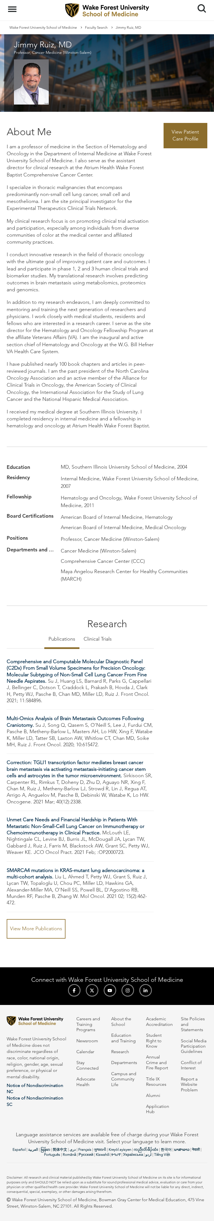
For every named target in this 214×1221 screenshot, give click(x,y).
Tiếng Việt (162, 1154)
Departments (124, 1062)
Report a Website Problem (189, 1084)
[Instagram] (127, 990)
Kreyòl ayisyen (120, 1149)
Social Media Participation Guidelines (193, 1046)
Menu (13, 6)
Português (52, 1154)
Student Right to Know (154, 1041)
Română (69, 1154)
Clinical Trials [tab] (98, 639)
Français (84, 1149)
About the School (121, 1021)
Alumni (153, 1095)
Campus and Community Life (123, 1079)
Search (199, 3)
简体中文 (60, 1149)
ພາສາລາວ (181, 1149)
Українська (133, 1154)
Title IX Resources (156, 1081)
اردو (148, 1154)
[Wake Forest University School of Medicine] (37, 1022)
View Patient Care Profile (185, 135)
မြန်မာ (45, 1149)
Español (19, 1149)
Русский (86, 1154)
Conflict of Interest (191, 1065)
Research (120, 1051)
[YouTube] (110, 990)
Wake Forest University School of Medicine (43, 27)
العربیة (33, 1149)
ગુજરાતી (100, 1149)
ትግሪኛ (116, 1154)
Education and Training (123, 1038)
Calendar (85, 1051)
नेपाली (196, 1149)
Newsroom (87, 1040)
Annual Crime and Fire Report (157, 1062)
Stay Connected (87, 1065)
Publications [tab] (61, 639)
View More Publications (36, 929)
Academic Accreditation (159, 1021)
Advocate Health (85, 1081)
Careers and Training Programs (88, 1024)
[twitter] (92, 990)
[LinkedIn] (145, 990)
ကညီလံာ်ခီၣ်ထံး (146, 1149)
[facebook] (74, 990)
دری (73, 1149)
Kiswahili (103, 1154)
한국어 (166, 1149)
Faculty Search (96, 27)
